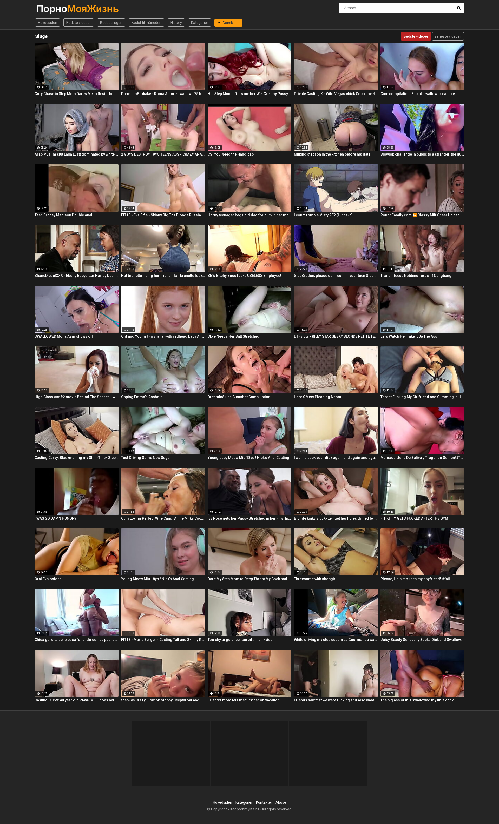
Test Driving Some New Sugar (146, 457)
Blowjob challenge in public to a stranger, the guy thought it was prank (422, 154)
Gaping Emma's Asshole (141, 397)
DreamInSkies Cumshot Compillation (239, 397)
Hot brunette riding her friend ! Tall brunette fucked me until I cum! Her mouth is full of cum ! (163, 275)
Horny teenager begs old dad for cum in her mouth (250, 215)
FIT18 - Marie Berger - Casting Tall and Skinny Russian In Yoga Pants (163, 640)
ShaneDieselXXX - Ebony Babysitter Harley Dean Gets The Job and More (77, 275)
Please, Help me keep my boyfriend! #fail (415, 579)
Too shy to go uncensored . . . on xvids (240, 640)
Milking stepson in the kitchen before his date (332, 154)
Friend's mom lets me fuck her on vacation (244, 700)
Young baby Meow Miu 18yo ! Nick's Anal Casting (248, 457)
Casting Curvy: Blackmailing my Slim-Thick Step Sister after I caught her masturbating (77, 457)
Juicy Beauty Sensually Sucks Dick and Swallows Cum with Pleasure (422, 640)
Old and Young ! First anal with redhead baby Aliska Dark (163, 336)
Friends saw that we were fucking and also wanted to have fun (336, 700)
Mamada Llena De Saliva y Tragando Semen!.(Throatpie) (422, 457)
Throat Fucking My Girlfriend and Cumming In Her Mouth (422, 397)
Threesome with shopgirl (315, 579)
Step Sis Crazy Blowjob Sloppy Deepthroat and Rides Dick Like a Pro (163, 700)
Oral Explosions (48, 579)
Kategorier (199, 23)
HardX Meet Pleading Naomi (318, 397)
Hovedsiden (47, 23)
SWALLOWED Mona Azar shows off (64, 336)
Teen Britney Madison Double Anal (63, 215)
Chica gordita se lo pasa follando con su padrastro (77, 640)
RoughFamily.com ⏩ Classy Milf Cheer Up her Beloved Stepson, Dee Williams (422, 215)
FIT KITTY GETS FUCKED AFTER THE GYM (414, 518)
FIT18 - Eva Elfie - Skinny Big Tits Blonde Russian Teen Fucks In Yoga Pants (163, 215)
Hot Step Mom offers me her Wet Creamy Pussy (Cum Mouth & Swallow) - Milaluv (250, 94)
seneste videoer (448, 36)
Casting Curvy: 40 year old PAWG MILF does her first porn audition (77, 700)
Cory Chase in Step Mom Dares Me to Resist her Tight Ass (77, 94)
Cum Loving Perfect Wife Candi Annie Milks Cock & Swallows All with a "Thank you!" (163, 518)
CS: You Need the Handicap (231, 154)
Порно (50, 9)
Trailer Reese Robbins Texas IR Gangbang (415, 275)
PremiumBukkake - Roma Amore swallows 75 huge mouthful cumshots (163, 94)
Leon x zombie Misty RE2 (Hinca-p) (323, 215)
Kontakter (264, 802)
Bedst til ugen (111, 23)
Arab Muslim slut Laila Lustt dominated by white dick (77, 154)
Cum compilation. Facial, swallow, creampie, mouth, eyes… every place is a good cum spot (422, 94)
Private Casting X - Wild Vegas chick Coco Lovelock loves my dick (336, 94)
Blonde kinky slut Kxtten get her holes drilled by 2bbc (336, 518)
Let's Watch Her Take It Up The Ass (408, 336)
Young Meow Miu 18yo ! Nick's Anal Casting (157, 579)
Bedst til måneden (146, 23)
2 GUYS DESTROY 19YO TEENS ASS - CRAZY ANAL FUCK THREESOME (163, 154)
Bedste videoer (78, 23)
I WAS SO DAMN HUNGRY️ (55, 518)
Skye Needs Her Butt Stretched (233, 336)
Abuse (280, 802)
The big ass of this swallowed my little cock (417, 700)
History (176, 23)
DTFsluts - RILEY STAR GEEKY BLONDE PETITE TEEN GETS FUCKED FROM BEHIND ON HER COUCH (336, 336)
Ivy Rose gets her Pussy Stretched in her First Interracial (250, 518)
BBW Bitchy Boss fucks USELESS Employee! (244, 275)
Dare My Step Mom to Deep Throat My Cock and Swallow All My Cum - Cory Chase (250, 579)
